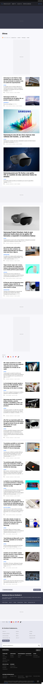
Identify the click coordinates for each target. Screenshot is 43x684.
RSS (11, 356)
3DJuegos (12, 655)
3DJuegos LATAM (13, 676)
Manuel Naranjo (10, 92)
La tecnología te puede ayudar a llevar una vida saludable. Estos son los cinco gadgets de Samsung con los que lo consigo (13, 385)
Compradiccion (5, 669)
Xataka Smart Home (6, 660)
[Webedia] (40, 1)
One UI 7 (17, 637)
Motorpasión (35, 655)
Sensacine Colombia (21, 677)
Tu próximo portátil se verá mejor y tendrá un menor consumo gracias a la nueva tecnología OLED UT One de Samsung (14, 445)
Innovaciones (6, 254)
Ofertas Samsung (27, 3)
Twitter (41, 4)
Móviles (15, 602)
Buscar (39, 646)
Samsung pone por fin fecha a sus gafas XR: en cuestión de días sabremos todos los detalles (20, 174)
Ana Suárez (8, 395)
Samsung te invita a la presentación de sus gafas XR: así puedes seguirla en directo (13, 98)
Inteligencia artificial (6, 633)
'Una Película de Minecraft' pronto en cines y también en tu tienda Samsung (14, 539)
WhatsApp (23, 37)
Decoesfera (4, 667)
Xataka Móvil (5, 656)
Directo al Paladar (29, 655)
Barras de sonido (32, 635)
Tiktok (18, 356)
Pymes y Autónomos (13, 667)
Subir (37, 650)
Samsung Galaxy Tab (31, 602)
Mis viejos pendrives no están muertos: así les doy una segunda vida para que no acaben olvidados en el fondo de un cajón (13, 366)
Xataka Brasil (5, 677)
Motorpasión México (36, 676)
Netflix (28, 37)
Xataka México (5, 676)
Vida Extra (12, 656)
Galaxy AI (19, 3)
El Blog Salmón (12, 665)
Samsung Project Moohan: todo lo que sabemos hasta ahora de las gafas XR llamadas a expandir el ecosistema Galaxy (19, 234)
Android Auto (13, 37)
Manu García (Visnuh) (10, 105)
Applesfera (4, 658)
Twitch (13, 356)
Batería (25, 602)
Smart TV (14, 3)
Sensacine (19, 655)
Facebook (39, 4)
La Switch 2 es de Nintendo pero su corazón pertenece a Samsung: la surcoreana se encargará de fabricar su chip (14, 483)
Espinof (19, 656)
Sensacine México (21, 676)
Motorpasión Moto (36, 656)
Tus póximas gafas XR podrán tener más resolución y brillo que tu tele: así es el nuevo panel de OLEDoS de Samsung (13, 464)
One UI (17, 633)
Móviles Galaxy (7, 3)
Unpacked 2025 (32, 637)
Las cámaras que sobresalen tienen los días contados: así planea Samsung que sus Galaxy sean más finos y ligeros (13, 250)
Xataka (4, 655)
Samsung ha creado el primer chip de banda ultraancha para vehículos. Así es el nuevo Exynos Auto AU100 (14, 574)
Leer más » (10, 90)
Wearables (6, 102)
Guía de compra (7, 507)
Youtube (8, 356)
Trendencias (4, 665)
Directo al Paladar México (29, 676)
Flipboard (16, 356)
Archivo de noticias (8, 589)
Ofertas (5, 272)
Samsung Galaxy (20, 602)
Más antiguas (37, 589)
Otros (5, 85)
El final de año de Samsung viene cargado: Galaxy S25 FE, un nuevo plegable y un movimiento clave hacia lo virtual (13, 285)
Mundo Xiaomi (5, 661)
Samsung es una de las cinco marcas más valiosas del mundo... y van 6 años (19, 136)
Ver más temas (6, 640)
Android (19, 37)
